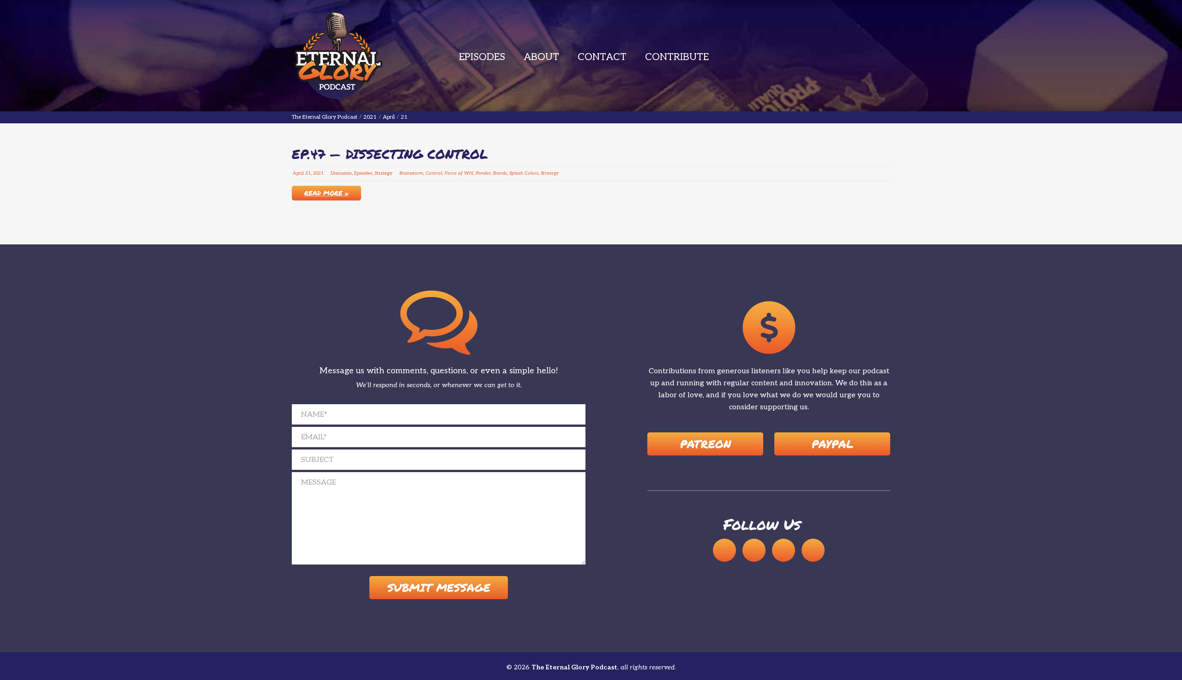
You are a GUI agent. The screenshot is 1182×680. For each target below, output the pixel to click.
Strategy (383, 173)
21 (308, 173)
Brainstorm (411, 173)
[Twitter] (813, 550)
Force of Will (459, 173)
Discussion (341, 173)
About (541, 57)
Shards (500, 173)
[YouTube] (754, 550)
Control (434, 173)
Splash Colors (523, 173)
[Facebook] (783, 550)
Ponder (483, 173)
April (298, 173)
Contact (602, 57)
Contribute (677, 57)
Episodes (482, 57)
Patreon (705, 444)
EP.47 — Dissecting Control (390, 154)
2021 (318, 173)
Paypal (832, 444)
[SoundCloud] (724, 550)
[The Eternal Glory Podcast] (338, 56)
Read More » (326, 192)
